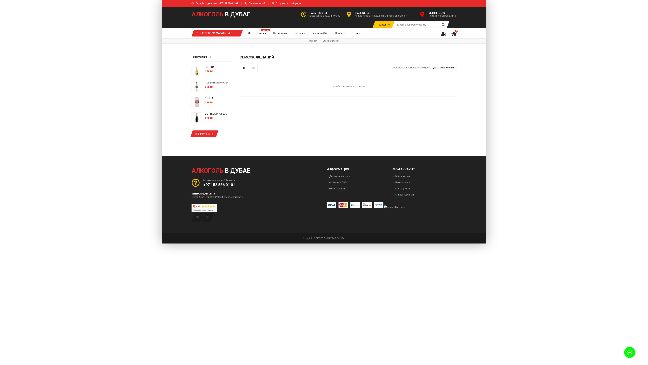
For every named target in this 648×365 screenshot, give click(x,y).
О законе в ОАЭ (338, 182)
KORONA (209, 67)
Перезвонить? (257, 3)
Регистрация (402, 182)
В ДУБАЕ (221, 14)
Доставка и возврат (340, 176)
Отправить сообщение (288, 3)
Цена (427, 67)
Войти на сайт (403, 176)
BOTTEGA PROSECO (216, 113)
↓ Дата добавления (442, 67)
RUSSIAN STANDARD (216, 82)
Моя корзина (402, 188)
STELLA (209, 98)
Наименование (414, 67)
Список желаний (404, 194)
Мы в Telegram (337, 188)
